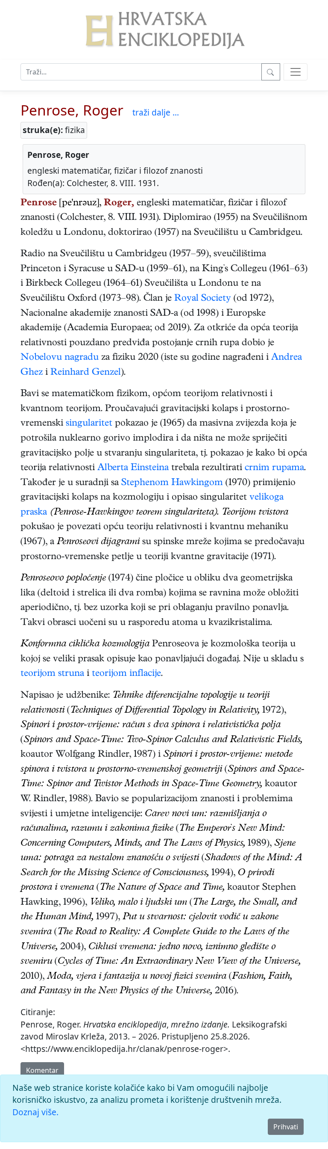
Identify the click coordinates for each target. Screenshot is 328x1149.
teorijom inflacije (126, 674)
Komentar (42, 1070)
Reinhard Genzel (85, 373)
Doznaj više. (35, 1112)
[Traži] (270, 71)
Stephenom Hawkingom (172, 483)
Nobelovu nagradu (59, 358)
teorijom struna (52, 674)
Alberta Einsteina (133, 468)
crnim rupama (274, 468)
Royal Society (202, 299)
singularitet (89, 424)
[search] (296, 71)
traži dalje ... (155, 112)
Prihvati (285, 1126)
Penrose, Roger (71, 110)
